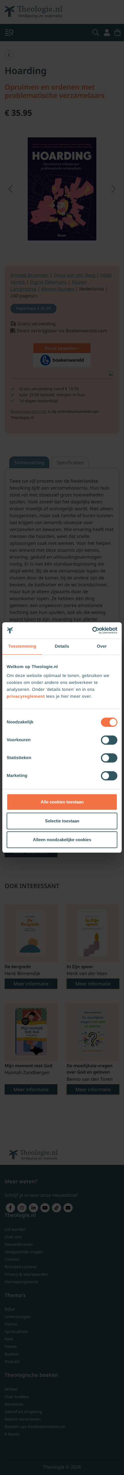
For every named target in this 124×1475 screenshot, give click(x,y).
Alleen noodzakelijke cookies (62, 839)
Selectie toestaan (62, 820)
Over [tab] (102, 646)
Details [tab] (62, 646)
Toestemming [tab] (22, 646)
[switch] (109, 740)
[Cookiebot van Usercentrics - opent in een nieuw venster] (92, 630)
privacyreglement (26, 696)
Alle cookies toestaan (62, 801)
